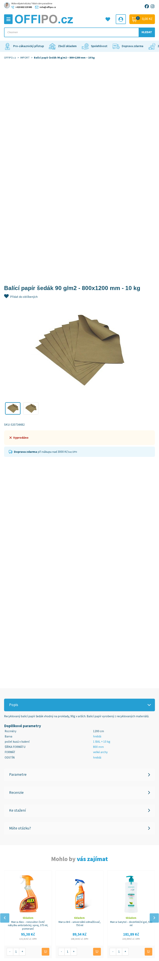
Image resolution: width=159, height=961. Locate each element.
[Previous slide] (4, 918)
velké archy (100, 752)
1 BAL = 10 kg (101, 742)
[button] (13, 408)
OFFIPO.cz (10, 58)
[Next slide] (154, 918)
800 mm (98, 747)
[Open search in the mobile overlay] (79, 32)
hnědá (97, 736)
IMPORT (25, 58)
